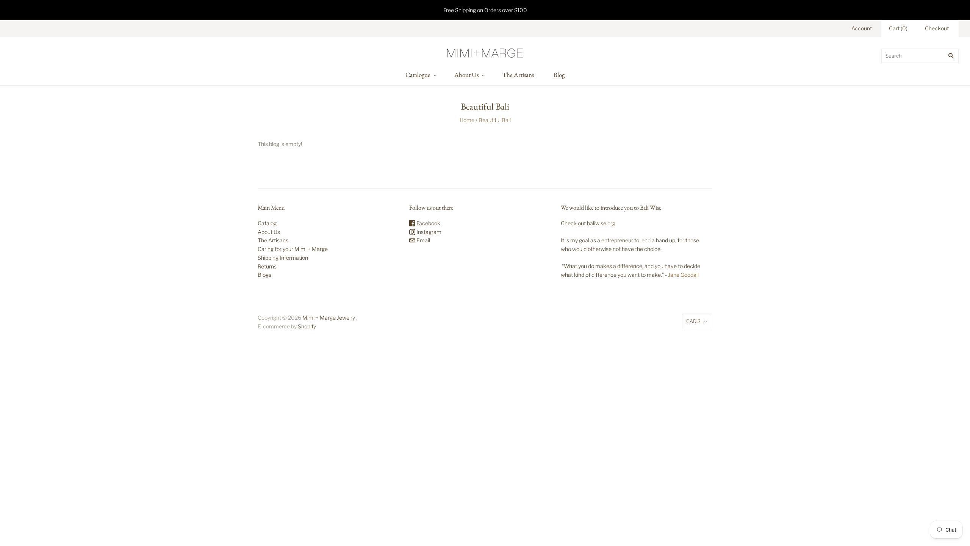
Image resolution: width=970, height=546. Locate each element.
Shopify (307, 326)
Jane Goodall (683, 274)
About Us (466, 75)
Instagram (428, 232)
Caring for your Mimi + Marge (293, 249)
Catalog (267, 223)
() (898, 28)
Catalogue (417, 75)
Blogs (264, 274)
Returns (267, 266)
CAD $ (693, 321)
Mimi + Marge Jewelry (328, 317)
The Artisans (518, 75)
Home (467, 120)
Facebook (427, 223)
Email (422, 240)
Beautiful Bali (495, 120)
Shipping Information (283, 257)
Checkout (937, 28)
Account (861, 28)
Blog (559, 75)
